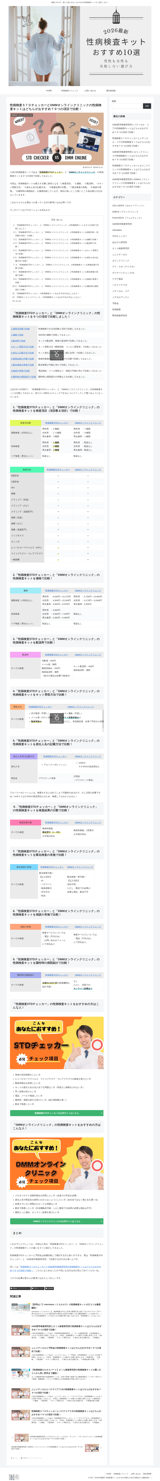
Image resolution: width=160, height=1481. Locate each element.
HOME (108, 1474)
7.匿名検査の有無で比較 (22, 365)
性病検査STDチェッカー (56, 423)
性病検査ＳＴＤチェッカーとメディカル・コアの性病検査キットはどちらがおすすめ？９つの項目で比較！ (131, 142)
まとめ (18, 301)
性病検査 (50, 1288)
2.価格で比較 (17, 335)
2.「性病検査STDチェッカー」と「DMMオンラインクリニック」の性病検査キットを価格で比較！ (56, 239)
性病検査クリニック (121, 1474)
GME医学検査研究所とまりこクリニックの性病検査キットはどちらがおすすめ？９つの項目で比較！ (130, 156)
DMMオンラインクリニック (88, 423)
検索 (114, 101)
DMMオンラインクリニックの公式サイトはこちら (56, 1221)
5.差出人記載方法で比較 (22, 353)
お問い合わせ (136, 1474)
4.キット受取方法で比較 (22, 347)
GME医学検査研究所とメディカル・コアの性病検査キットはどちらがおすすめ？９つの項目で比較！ (130, 128)
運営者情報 (147, 1474)
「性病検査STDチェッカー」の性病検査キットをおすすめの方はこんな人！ (47, 293)
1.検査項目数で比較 (20, 329)
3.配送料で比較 (18, 341)
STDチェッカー (39, 1288)
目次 (53, 220)
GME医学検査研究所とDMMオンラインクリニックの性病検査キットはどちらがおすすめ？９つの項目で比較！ (131, 183)
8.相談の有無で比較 (20, 371)
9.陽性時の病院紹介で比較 (23, 377)
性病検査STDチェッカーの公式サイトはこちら (57, 1113)
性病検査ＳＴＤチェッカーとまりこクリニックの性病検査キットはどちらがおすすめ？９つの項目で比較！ (131, 169)
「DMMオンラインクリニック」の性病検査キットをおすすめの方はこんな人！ (48, 297)
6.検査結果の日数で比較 (22, 359)
